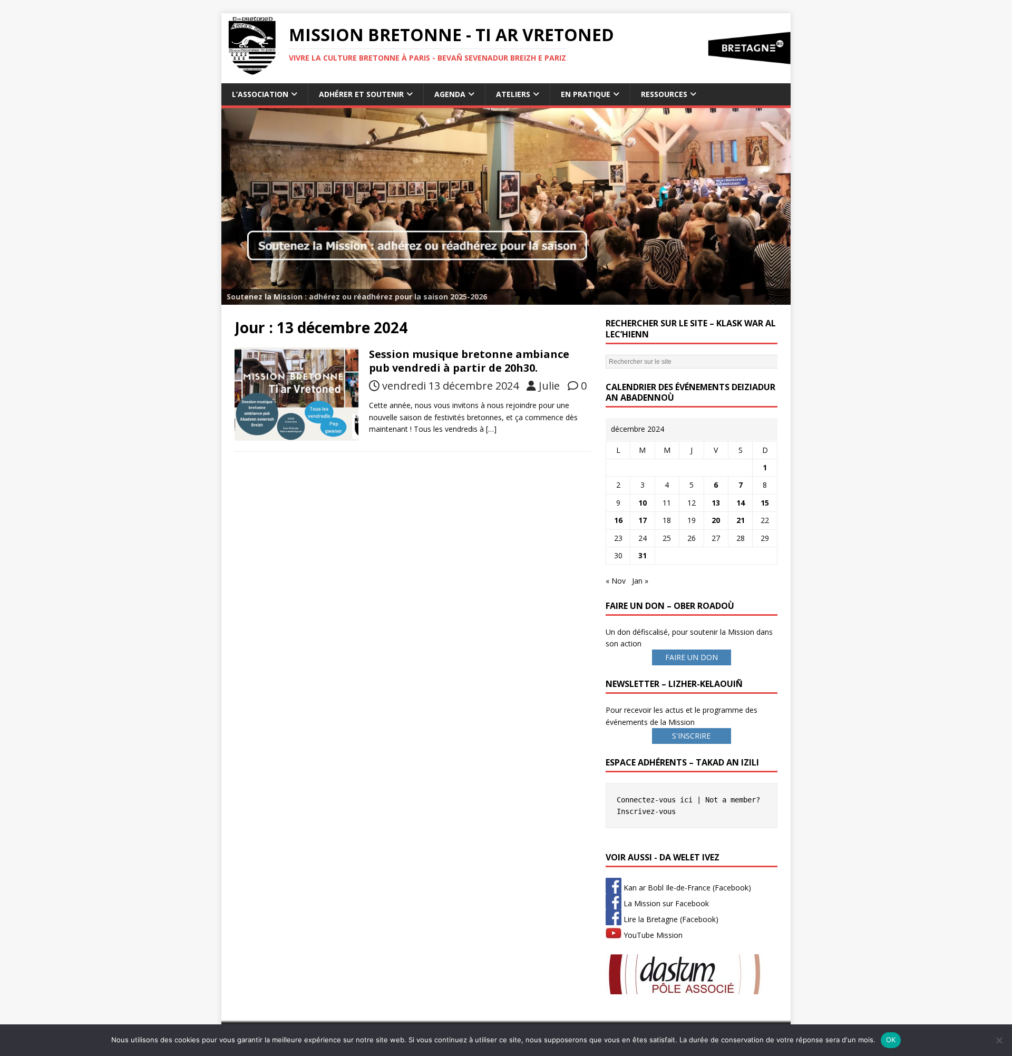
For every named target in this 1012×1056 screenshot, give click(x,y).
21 (740, 520)
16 (618, 520)
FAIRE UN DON (691, 657)
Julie (549, 386)
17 (642, 520)
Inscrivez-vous (646, 811)
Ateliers (513, 94)
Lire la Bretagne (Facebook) (669, 919)
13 (716, 503)
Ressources (664, 94)
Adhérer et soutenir (361, 94)
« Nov (616, 581)
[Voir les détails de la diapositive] (506, 206)
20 (716, 520)
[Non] (999, 1040)
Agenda (449, 94)
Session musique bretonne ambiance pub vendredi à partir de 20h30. (469, 361)
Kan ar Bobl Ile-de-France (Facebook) (686, 888)
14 (740, 503)
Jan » (640, 581)
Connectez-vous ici (655, 800)
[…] (491, 429)
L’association (260, 94)
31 (642, 555)
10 (642, 503)
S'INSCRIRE (691, 736)
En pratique (585, 94)
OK (891, 1039)
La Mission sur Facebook (665, 903)
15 (765, 503)
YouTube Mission (652, 935)
